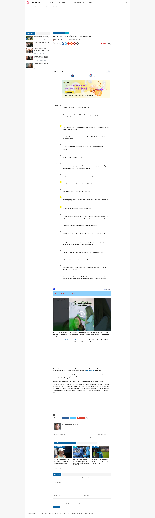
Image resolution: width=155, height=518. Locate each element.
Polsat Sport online (59, 446)
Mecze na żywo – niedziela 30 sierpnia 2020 (96, 437)
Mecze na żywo (52, 2)
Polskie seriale (64, 2)
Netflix (52, 513)
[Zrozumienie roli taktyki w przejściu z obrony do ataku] (29, 38)
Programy (59, 513)
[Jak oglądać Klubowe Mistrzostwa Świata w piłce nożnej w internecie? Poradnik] (81, 452)
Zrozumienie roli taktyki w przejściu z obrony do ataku (42, 37)
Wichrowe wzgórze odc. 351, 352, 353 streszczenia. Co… (42, 43)
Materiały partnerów (77, 513)
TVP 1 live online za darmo (93, 376)
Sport (66, 32)
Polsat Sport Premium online (59, 32)
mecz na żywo (90, 370)
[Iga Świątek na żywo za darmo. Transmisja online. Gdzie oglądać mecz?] (63, 452)
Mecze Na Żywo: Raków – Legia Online (65, 437)
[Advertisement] (77, 20)
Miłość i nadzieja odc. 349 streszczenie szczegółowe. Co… (41, 65)
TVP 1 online (66, 513)
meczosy (58, 415)
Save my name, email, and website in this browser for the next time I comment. (74, 503)
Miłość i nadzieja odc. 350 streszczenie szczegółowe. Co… (41, 57)
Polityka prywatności (89, 513)
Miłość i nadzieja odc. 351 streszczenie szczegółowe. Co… (41, 50)
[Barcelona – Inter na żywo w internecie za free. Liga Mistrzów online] (100, 452)
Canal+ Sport (95, 446)
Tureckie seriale (76, 2)
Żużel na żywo (87, 2)
